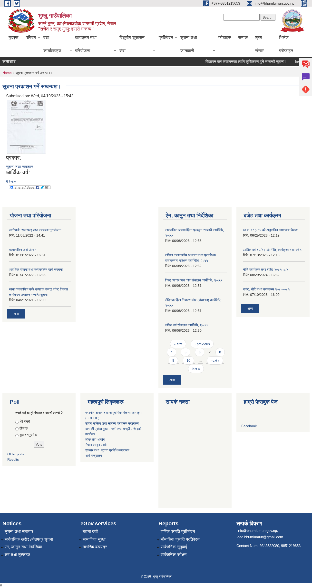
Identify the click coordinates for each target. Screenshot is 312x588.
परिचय (31, 37)
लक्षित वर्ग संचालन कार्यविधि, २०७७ (186, 325)
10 (188, 360)
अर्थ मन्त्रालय (93, 456)
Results (13, 459)
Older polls (15, 454)
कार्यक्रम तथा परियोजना (86, 44)
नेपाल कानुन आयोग (96, 445)
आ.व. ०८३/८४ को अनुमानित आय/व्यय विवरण (270, 230)
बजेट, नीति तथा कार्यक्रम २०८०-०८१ (266, 289)
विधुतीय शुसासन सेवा (132, 44)
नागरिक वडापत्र (95, 547)
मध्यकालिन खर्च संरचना (23, 250)
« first (178, 344)
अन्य (16, 314)
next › (215, 360)
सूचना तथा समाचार (19, 167)
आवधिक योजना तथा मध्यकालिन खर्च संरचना (36, 269)
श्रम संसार (259, 44)
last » (196, 369)
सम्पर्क (243, 37)
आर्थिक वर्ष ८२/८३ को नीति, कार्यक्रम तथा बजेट (272, 250)
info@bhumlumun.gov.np (257, 530)
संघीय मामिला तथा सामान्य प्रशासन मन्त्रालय (112, 423)
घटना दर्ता (90, 531)
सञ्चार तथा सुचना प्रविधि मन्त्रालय (107, 450)
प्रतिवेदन (166, 37)
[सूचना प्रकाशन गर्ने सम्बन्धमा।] (26, 126)
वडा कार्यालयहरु (52, 44)
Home (7, 73)
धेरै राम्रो (25, 421)
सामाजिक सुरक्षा (94, 539)
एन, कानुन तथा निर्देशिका (23, 547)
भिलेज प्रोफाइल (286, 44)
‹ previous (202, 344)
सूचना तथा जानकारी (188, 44)
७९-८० (11, 181)
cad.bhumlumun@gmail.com (260, 537)
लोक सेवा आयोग (95, 439)
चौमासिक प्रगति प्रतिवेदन (180, 539)
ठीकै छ (24, 428)
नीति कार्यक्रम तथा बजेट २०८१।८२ (265, 269)
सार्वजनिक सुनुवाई (174, 547)
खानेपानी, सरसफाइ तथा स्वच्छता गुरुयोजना (35, 230)
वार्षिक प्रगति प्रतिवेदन (178, 531)
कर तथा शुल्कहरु (17, 554)
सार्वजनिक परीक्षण (173, 554)
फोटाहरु (224, 37)
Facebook (249, 426)
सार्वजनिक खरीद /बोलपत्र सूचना (29, 539)
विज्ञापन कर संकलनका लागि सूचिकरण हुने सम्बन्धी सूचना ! (241, 62)
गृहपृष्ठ (14, 37)
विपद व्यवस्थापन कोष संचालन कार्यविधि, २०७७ (193, 280)
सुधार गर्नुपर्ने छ (28, 435)
